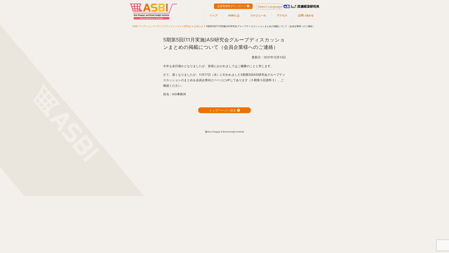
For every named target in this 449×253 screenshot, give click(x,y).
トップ (213, 15)
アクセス (282, 15)
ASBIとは (234, 15)
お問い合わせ (306, 15)
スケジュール (258, 15)
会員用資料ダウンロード (232, 6)
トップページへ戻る (223, 110)
